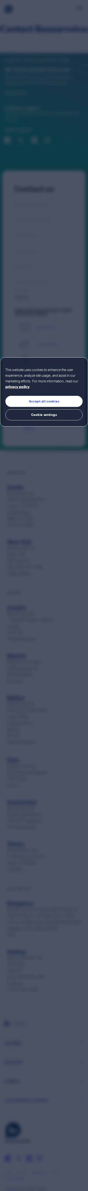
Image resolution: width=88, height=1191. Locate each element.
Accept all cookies (44, 401)
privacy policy (17, 387)
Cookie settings (44, 415)
